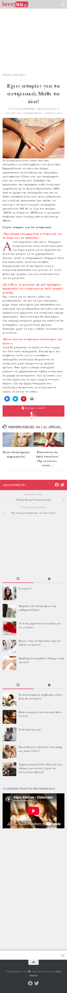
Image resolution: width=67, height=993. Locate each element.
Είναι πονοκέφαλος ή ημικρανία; (16, 454)
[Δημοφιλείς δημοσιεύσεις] (49, 579)
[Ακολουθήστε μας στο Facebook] (57, 485)
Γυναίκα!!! (25, 588)
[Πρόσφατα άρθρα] (18, 579)
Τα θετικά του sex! (30, 729)
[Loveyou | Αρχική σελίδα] (19, 4)
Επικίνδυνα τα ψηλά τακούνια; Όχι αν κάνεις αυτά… (47, 459)
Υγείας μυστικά (14, 75)
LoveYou (29, 108)
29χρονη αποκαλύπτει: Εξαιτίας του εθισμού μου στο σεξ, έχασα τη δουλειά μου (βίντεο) (40, 768)
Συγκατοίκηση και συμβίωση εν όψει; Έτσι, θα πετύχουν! (41, 696)
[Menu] (62, 4)
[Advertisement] (33, 35)
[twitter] (62, 485)
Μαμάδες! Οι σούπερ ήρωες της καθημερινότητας (38, 607)
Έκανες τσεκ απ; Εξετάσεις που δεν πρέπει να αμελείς (40, 642)
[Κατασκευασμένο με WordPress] (29, 971)
